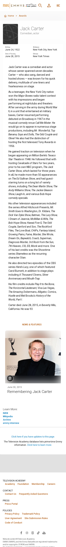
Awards (23, 16)
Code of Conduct (13, 522)
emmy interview (11, 423)
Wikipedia (8, 416)
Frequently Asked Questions (33, 494)
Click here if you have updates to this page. (33, 436)
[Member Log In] (49, 5)
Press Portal (11, 504)
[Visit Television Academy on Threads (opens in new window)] (32, 532)
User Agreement (13, 518)
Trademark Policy (31, 514)
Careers (51, 484)
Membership (38, 484)
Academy (10, 484)
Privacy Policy (12, 514)
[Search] (40, 5)
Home (11, 16)
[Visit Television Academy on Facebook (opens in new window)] (21, 532)
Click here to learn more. (39, 445)
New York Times (41, 56)
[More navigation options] (58, 5)
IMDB (5, 413)
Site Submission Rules (36, 518)
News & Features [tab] (32, 324)
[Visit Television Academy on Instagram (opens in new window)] (27, 532)
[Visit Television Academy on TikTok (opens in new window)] (38, 532)
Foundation (23, 484)
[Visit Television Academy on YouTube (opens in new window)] (44, 532)
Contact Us (10, 494)
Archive (7, 419)
